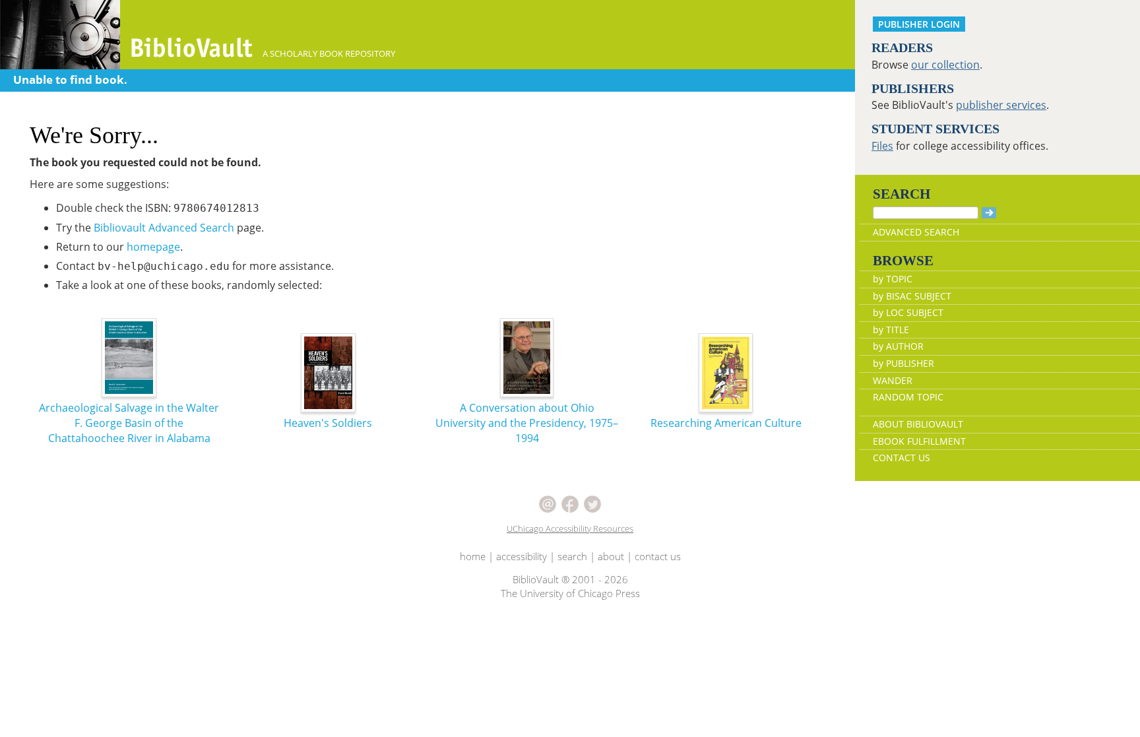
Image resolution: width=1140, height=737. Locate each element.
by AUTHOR (898, 346)
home (473, 556)
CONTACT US (901, 457)
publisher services (1001, 105)
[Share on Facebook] (570, 503)
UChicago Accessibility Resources (570, 528)
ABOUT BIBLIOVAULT (918, 424)
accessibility (521, 556)
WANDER (892, 380)
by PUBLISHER (903, 363)
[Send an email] (547, 503)
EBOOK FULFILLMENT (919, 441)
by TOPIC (892, 278)
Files (882, 146)
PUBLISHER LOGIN (919, 24)
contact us (658, 556)
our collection (945, 64)
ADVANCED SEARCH (916, 232)
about (611, 556)
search (572, 556)
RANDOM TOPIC (908, 397)
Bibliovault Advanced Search (164, 227)
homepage (153, 247)
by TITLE (891, 329)
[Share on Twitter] (592, 503)
